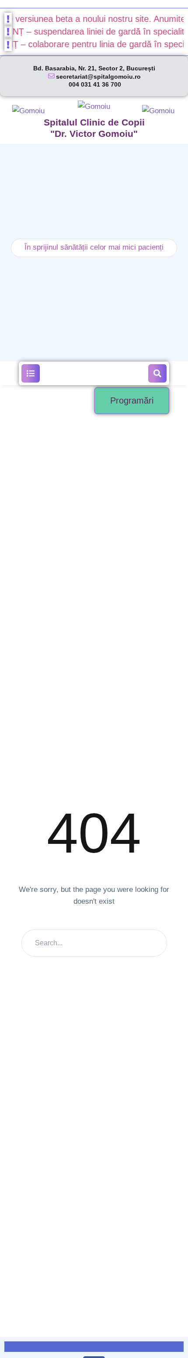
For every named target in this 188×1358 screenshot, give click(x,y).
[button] (30, 373)
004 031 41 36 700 (95, 84)
